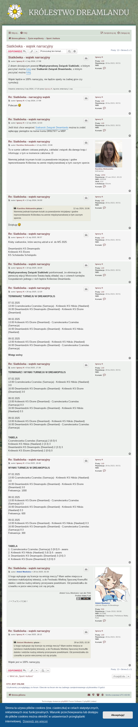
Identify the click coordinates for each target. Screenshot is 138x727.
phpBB (64, 701)
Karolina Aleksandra (104, 169)
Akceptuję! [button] (118, 715)
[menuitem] (23, 33)
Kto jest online (15, 684)
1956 (103, 175)
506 (102, 609)
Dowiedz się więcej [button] (35, 721)
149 (102, 61)
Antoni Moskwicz (102, 603)
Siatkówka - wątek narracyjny (29, 46)
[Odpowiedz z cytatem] (86, 58)
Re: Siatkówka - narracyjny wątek (29, 97)
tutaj (28, 69)
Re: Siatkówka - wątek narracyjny (29, 119)
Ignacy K (99, 57)
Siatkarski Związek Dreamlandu (51, 127)
